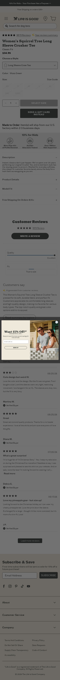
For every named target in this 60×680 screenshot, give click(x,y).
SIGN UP (15, 348)
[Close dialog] (56, 322)
